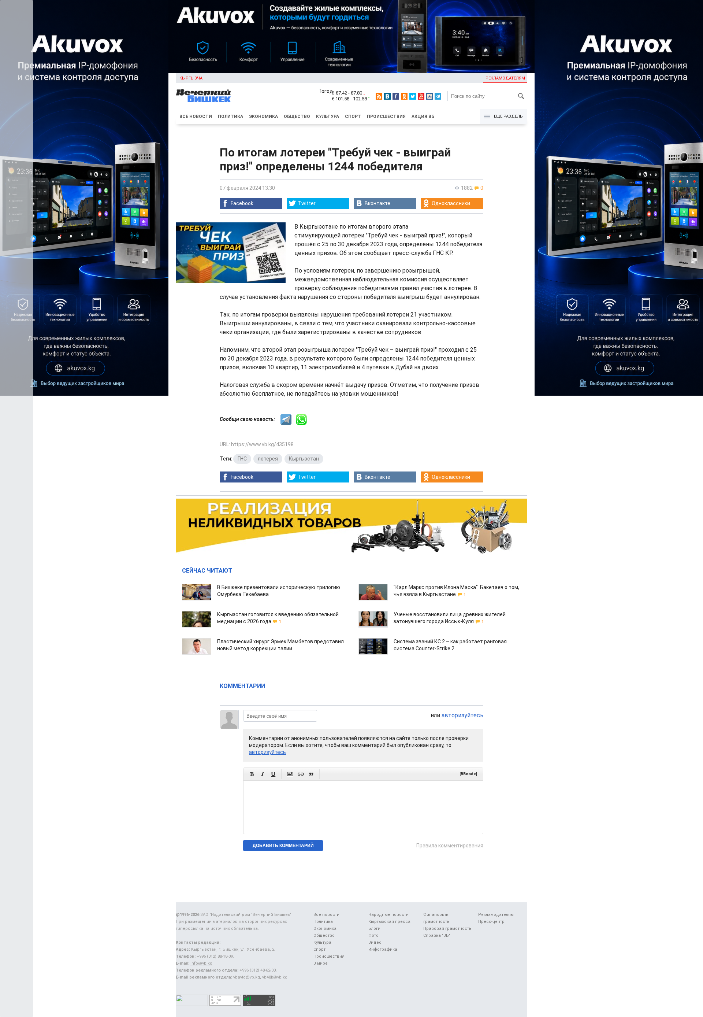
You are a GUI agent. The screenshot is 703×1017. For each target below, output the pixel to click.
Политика (230, 116)
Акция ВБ (423, 116)
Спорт (353, 116)
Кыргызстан (304, 459)
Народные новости (388, 914)
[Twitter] (412, 96)
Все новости (195, 116)
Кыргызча (190, 78)
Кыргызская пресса (389, 921)
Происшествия (386, 116)
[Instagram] (429, 96)
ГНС (242, 459)
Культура (327, 116)
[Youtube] (421, 96)
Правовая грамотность (447, 928)
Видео (375, 942)
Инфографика (382, 949)
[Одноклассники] (404, 96)
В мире (320, 963)
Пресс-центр (491, 921)
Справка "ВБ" (436, 935)
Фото (373, 935)
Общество (297, 116)
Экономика (263, 116)
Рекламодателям (505, 78)
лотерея (268, 459)
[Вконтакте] (387, 96)
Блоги (374, 928)
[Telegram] (438, 96)
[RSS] (379, 96)
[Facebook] (396, 96)
